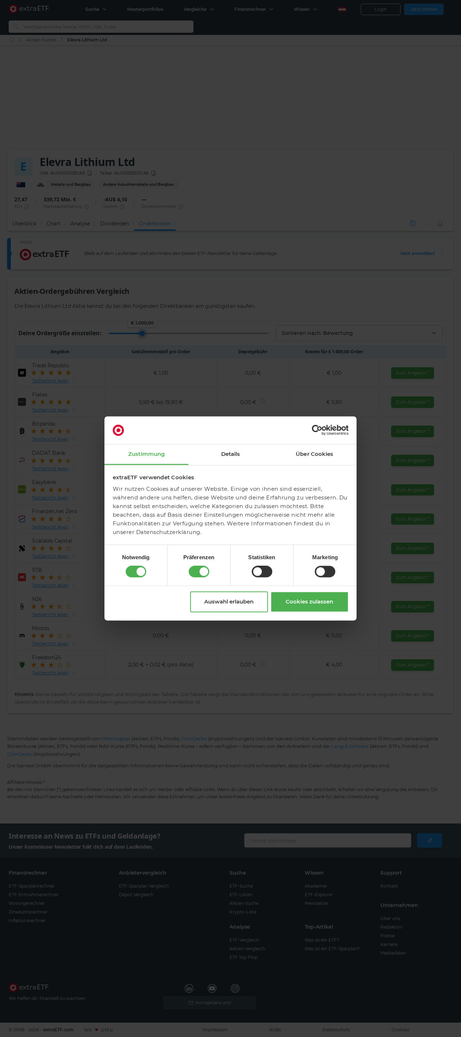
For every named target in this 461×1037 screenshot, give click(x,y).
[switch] (199, 572)
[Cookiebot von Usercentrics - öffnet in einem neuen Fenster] (317, 430)
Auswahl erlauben (229, 601)
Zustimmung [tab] (146, 453)
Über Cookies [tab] (314, 453)
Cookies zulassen (309, 601)
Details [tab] (230, 453)
